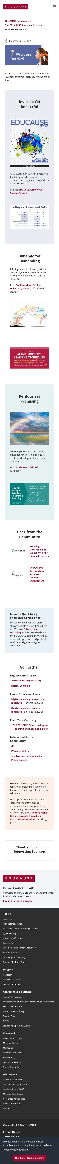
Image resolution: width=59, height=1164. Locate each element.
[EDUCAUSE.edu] (15, 6)
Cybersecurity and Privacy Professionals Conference (28, 1002)
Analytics (7, 919)
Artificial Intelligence (12, 924)
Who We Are (10, 1075)
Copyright (9, 1125)
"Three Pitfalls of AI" (24, 469)
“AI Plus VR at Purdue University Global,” (25, 287)
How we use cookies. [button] (15, 1149)
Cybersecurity (9, 933)
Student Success (11, 953)
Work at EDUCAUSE (12, 1104)
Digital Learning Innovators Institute (27, 701)
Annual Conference (12, 997)
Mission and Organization (15, 1084)
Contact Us (8, 1108)
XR (12, 746)
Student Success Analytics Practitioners (26, 758)
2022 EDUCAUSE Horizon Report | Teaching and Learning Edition (29, 727)
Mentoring (8, 1048)
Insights (8, 970)
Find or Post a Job (11, 1067)
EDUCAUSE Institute (12, 1006)
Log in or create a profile (18, 901)
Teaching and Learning (14, 957)
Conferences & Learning (17, 992)
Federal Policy (10, 943)
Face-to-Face (9, 1016)
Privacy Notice (11, 1132)
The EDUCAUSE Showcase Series (22, 25)
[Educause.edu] (19, 878)
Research (7, 975)
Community (10, 1033)
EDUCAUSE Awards (12, 1062)
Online (6, 1021)
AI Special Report (26, 191)
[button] (54, 6)
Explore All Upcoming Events (16, 1026)
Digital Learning (20, 686)
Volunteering (9, 1057)
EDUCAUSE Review (12, 984)
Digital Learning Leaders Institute (25, 710)
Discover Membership (13, 1080)
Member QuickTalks (12, 1053)
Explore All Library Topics (15, 962)
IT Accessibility (20, 751)
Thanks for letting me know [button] (29, 1158)
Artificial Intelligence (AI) (26, 681)
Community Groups (12, 1038)
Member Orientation (13, 1094)
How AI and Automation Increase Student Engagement (36, 574)
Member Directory (11, 1043)
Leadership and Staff (13, 1089)
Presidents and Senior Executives (19, 948)
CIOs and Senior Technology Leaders (21, 929)
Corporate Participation (14, 1099)
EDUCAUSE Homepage (17, 21)
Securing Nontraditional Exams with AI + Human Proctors (39, 552)
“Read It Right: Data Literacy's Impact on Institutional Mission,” (29, 816)
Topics (7, 914)
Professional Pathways (14, 1011)
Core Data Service (12, 980)
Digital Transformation (13, 938)
